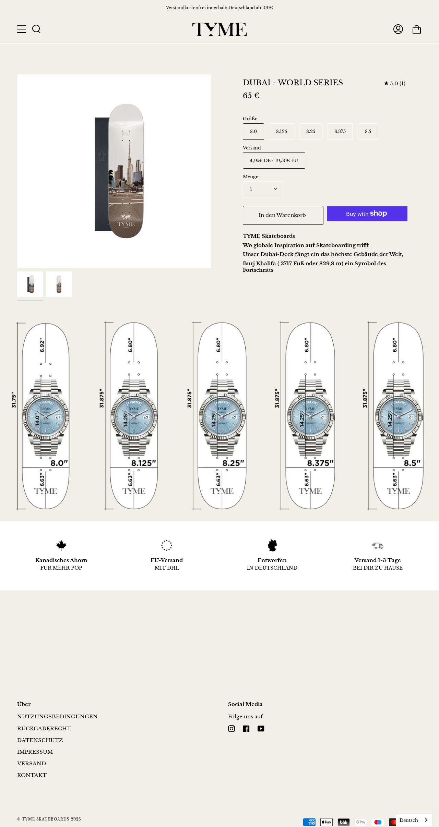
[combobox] (414, 820)
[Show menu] (22, 29)
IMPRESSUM (35, 752)
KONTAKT (32, 775)
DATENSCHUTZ (40, 740)
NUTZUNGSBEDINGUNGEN (57, 716)
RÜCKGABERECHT (44, 728)
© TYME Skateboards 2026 (49, 819)
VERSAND (31, 763)
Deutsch (409, 820)
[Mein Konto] (398, 29)
